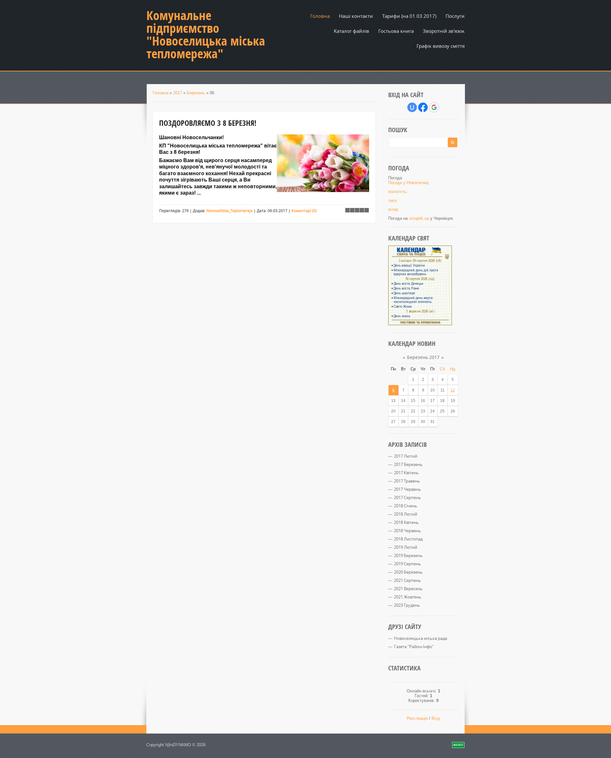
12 (453, 390)
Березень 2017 (423, 357)
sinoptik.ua (419, 218)
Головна (160, 92)
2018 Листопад (408, 539)
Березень (196, 92)
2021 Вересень (408, 588)
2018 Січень (405, 506)
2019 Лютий (405, 547)
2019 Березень (408, 555)
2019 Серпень (407, 564)
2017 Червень (407, 489)
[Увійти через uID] (412, 107)
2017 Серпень (407, 497)
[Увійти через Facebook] (423, 107)
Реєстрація (417, 718)
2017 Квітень (406, 473)
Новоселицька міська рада (420, 638)
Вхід (436, 718)
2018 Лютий (405, 514)
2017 (177, 92)
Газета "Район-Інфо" (414, 646)
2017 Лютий (405, 456)
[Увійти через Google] (434, 107)
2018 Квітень (406, 522)
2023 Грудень (407, 605)
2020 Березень (408, 572)
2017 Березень (408, 464)
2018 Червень (407, 530)
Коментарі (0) (304, 210)
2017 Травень (407, 481)
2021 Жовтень (407, 597)
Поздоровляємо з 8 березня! (207, 123)
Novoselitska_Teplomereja (229, 210)
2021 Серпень (407, 580)
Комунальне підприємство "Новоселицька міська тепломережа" (205, 34)
